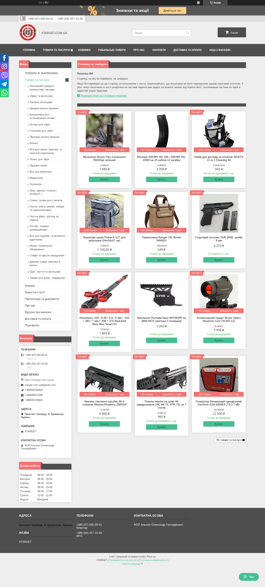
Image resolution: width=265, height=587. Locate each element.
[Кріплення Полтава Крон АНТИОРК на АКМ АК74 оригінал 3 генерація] (162, 293)
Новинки (84, 50)
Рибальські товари (112, 50)
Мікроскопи (36, 177)
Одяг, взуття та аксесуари (45, 271)
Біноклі (34, 143)
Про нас (139, 50)
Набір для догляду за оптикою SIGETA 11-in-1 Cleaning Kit (218, 158)
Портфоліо (32, 325)
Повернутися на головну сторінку (104, 95)
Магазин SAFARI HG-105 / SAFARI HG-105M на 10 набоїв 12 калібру (161, 158)
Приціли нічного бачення (44, 108)
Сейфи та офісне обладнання (47, 255)
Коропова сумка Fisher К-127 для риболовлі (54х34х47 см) (104, 239)
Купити (104, 179)
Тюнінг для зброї (39, 159)
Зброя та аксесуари (41, 95)
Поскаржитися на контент (123, 560)
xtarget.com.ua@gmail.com (40, 384)
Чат (251, 576)
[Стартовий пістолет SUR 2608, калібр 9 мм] (219, 213)
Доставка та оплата (187, 50)
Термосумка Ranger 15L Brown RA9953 (161, 239)
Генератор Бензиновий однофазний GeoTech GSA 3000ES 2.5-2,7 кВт (219, 403)
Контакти (159, 50)
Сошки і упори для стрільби (46, 200)
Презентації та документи (42, 298)
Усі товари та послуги (229, 440)
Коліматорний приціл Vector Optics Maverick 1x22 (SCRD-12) (219, 319)
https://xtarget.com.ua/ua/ (39, 379)
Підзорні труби (38, 165)
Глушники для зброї (41, 130)
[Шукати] (187, 33)
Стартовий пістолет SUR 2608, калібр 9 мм (218, 239)
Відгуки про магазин (38, 312)
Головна (29, 50)
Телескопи (36, 184)
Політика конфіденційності (154, 560)
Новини (30, 285)
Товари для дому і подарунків (47, 277)
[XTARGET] (27, 33)
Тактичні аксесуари (41, 102)
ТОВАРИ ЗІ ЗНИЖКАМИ (41, 73)
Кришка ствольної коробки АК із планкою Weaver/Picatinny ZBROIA (104, 403)
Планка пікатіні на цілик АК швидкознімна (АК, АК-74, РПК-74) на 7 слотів (161, 404)
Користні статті (35, 292)
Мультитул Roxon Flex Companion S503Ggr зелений (104, 158)
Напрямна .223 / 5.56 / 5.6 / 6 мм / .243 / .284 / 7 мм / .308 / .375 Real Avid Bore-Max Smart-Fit (104, 321)
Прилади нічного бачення (44, 136)
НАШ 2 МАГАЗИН (220, 50)
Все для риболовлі (41, 171)
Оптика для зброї (40, 124)
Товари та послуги (56, 50)
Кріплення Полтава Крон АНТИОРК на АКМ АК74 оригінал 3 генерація (161, 319)
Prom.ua (151, 556)
